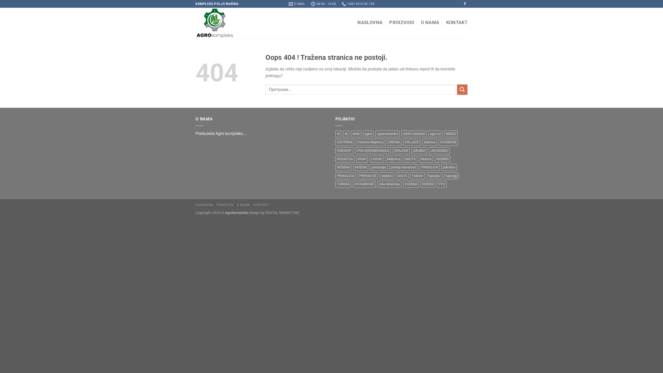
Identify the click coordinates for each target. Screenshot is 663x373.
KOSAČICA (345, 159)
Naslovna (370, 22)
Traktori (417, 176)
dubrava (429, 142)
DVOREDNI (448, 142)
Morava (426, 159)
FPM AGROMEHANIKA (372, 151)
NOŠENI (361, 167)
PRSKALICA (345, 176)
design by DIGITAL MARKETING (274, 213)
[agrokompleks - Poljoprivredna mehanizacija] (243, 23)
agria (368, 134)
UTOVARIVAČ (364, 184)
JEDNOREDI (439, 151)
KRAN (362, 159)
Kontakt (456, 22)
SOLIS (402, 176)
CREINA (394, 142)
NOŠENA (343, 167)
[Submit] (462, 89)
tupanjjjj (451, 176)
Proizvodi (401, 22)
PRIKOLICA (429, 167)
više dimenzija (389, 184)
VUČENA (411, 184)
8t (346, 134)
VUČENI (428, 184)
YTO (441, 184)
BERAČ (451, 134)
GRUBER (419, 151)
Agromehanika (387, 134)
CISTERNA (344, 142)
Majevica (393, 159)
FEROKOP (344, 151)
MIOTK (410, 159)
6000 (356, 134)
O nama (430, 22)
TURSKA (343, 184)
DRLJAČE (412, 142)
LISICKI (376, 159)
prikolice (449, 167)
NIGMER (442, 159)
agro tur (435, 134)
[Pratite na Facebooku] (464, 4)
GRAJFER (401, 151)
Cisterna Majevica (370, 142)
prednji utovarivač (403, 167)
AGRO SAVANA (414, 134)
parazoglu (379, 167)
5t (338, 134)
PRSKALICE (367, 176)
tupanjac (434, 176)
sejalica (387, 176)
